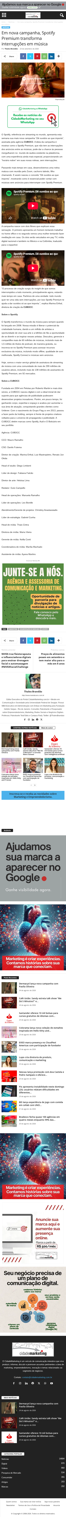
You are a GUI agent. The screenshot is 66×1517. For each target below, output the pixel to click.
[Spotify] (37, 720)
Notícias (11, 22)
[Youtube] (52, 1383)
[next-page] (34, 785)
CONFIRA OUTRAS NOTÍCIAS (25, 728)
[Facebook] (23, 56)
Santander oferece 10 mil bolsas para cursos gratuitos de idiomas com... (38, 1014)
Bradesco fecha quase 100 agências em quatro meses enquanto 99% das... (39, 1118)
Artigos (5, 1482)
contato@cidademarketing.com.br (37, 1377)
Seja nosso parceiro (52, 1501)
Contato (33, 1509)
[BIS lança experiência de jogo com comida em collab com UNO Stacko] (9, 1106)
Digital (4, 1464)
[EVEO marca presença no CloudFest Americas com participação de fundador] (33, 765)
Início (4, 22)
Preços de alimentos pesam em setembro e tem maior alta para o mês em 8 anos (51, 658)
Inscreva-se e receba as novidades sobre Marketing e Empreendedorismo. (33, 795)
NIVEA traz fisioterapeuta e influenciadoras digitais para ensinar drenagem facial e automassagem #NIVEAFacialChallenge (16, 660)
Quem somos (11, 1501)
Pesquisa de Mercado (11, 1473)
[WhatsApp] (44, 56)
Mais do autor (47, 728)
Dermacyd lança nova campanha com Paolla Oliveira (10, 751)
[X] (30, 56)
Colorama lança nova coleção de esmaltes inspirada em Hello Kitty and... (41, 1029)
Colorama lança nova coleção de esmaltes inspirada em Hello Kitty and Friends (11, 777)
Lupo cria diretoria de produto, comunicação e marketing (54, 776)
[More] (58, 56)
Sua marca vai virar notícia (30, 1501)
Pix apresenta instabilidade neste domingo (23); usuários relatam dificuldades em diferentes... (41, 1089)
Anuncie (56, 1505)
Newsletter (10, 1505)
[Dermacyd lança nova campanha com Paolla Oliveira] (11, 739)
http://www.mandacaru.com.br (33, 695)
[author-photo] (33, 681)
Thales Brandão (11, 49)
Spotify (45, 629)
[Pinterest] (37, 56)
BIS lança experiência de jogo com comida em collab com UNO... (41, 1104)
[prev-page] (31, 785)
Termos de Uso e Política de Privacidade (34, 1505)
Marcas (5, 1487)
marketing (13, 629)
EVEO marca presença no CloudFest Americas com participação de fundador (32, 777)
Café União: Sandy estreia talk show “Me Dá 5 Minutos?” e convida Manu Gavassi (33, 751)
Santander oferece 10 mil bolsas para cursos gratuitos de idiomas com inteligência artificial (54, 751)
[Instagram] (29, 720)
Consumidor (7, 1477)
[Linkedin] (51, 56)
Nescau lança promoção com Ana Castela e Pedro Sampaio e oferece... (41, 1073)
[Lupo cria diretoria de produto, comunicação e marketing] (54, 765)
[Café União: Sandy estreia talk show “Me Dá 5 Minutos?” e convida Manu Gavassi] (33, 739)
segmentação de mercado (30, 629)
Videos (5, 1468)
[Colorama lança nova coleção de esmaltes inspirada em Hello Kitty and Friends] (11, 765)
